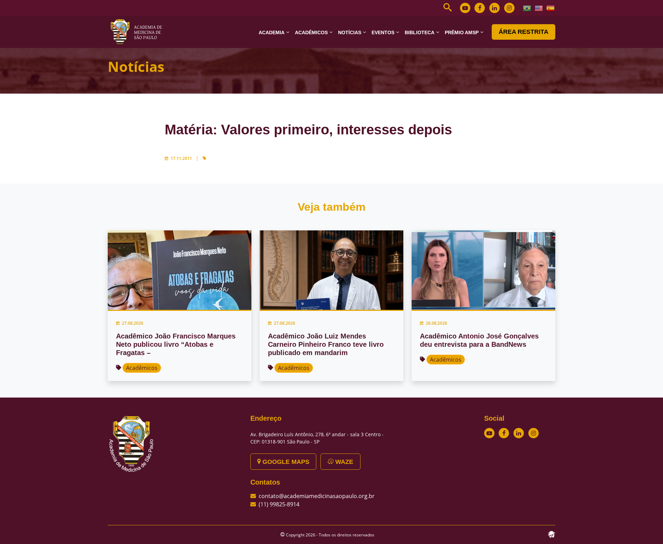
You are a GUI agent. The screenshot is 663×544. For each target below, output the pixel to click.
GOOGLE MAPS (285, 461)
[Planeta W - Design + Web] (551, 533)
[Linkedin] (494, 8)
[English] (539, 7)
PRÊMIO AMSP (462, 32)
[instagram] (509, 8)
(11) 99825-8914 (279, 504)
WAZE (343, 461)
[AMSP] (139, 31)
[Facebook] (479, 8)
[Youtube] (465, 8)
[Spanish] (550, 7)
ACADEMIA (272, 32)
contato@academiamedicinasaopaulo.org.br (317, 496)
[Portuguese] (527, 7)
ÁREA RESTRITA (523, 31)
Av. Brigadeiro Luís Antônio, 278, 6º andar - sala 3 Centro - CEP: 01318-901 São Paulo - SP (317, 438)
